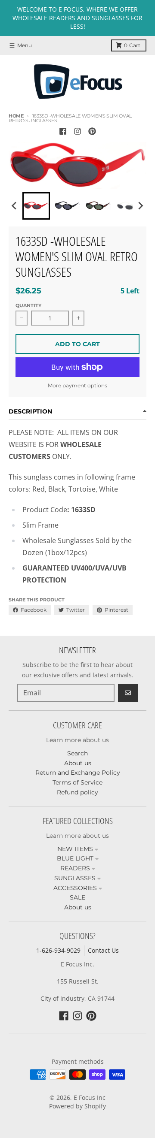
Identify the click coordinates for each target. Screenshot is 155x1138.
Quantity (28, 305)
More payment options (77, 385)
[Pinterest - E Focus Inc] (92, 131)
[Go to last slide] (15, 205)
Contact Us (103, 950)
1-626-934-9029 (58, 950)
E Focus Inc (89, 1097)
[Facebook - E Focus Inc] (62, 131)
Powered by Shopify (77, 1106)
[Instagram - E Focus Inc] (77, 131)
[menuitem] (36, 206)
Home (16, 116)
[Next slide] (140, 205)
